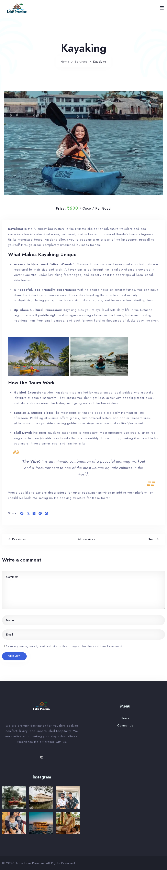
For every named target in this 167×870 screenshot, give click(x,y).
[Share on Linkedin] (34, 513)
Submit (14, 656)
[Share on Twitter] (28, 513)
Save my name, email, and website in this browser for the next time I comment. (64, 646)
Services (81, 61)
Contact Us (125, 725)
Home (65, 61)
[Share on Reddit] (40, 513)
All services (86, 539)
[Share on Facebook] (22, 513)
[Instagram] (41, 757)
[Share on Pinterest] (46, 513)
